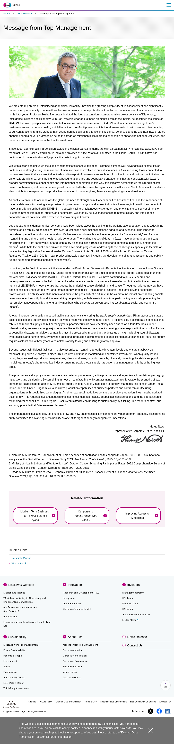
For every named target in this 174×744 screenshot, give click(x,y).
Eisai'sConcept (21, 585)
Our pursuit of (86, 515)
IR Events (127, 609)
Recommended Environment (113, 702)
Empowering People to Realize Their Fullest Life (26, 624)
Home (6, 13)
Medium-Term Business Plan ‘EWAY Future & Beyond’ (34, 515)
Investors (133, 585)
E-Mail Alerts (129, 620)
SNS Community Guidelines (143, 702)
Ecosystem (69, 598)
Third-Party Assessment (16, 688)
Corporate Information (75, 655)
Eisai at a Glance (72, 677)
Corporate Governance (75, 661)
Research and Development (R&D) (81, 592)
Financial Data (130, 603)
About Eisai (75, 637)
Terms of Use (91, 702)
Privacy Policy (45, 702)
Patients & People (12, 655)
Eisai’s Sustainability (14, 650)
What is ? (19, 563)
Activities (10, 616)
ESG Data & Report (13, 683)
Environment (10, 661)
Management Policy (133, 592)
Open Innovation (72, 603)
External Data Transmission (68, 702)
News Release (137, 637)
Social (6, 666)
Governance (10, 672)
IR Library (127, 598)
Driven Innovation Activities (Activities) (20, 609)
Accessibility (165, 702)
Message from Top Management (20, 644)
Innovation (75, 585)
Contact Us (134, 645)
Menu (168, 5)
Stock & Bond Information (136, 614)
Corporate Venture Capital (77, 609)
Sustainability (25, 13)
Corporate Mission (21, 558)
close (150, 730)
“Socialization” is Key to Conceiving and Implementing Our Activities (24, 600)
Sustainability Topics (14, 677)
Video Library (70, 672)
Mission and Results (14, 592)
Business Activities (72, 666)
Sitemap (32, 702)
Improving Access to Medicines (137, 515)
